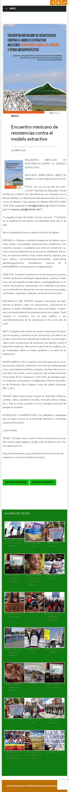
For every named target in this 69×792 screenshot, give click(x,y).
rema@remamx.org (38, 206)
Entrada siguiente (43, 482)
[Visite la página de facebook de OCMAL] (52, 3)
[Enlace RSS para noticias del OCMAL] (64, 3)
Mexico (15, 116)
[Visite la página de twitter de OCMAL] (58, 3)
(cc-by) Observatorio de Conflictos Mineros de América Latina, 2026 (34, 786)
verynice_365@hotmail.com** (27, 209)
